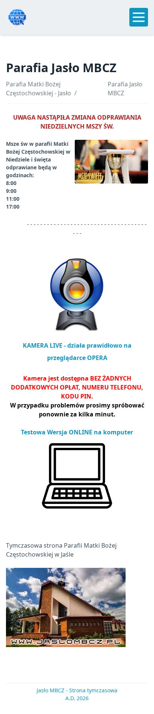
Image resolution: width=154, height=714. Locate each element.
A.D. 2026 (77, 698)
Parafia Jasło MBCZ (125, 88)
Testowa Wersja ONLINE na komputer (77, 432)
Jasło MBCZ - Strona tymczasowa (77, 690)
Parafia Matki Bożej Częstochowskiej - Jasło (38, 88)
